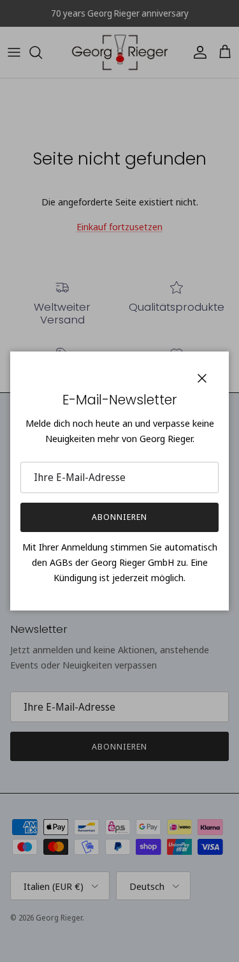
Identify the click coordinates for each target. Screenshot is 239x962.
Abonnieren (119, 516)
